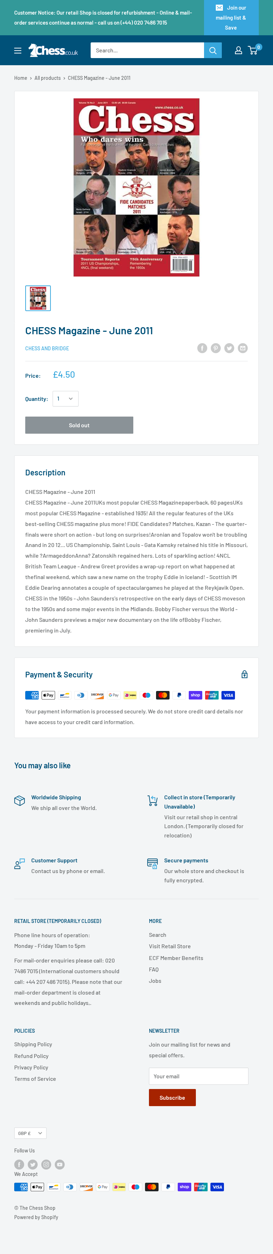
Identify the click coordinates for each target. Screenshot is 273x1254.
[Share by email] (243, 347)
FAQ (154, 969)
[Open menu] (17, 50)
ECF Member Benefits (176, 957)
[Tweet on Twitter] (229, 347)
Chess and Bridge (47, 348)
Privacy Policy (31, 1067)
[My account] (238, 50)
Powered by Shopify (36, 1217)
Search (157, 934)
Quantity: (36, 398)
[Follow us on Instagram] (46, 1164)
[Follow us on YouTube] (60, 1164)
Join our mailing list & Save (231, 17)
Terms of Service (35, 1078)
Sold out (79, 425)
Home (20, 78)
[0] (252, 50)
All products (47, 78)
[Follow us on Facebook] (19, 1164)
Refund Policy (31, 1055)
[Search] (213, 50)
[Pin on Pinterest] (216, 347)
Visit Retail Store (170, 946)
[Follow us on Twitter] (33, 1164)
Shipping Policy (33, 1044)
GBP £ (24, 1133)
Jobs (155, 980)
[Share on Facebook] (202, 347)
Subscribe (172, 1097)
